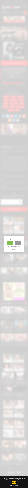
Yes (10, 243)
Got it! (14, 482)
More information (14, 485)
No (18, 243)
